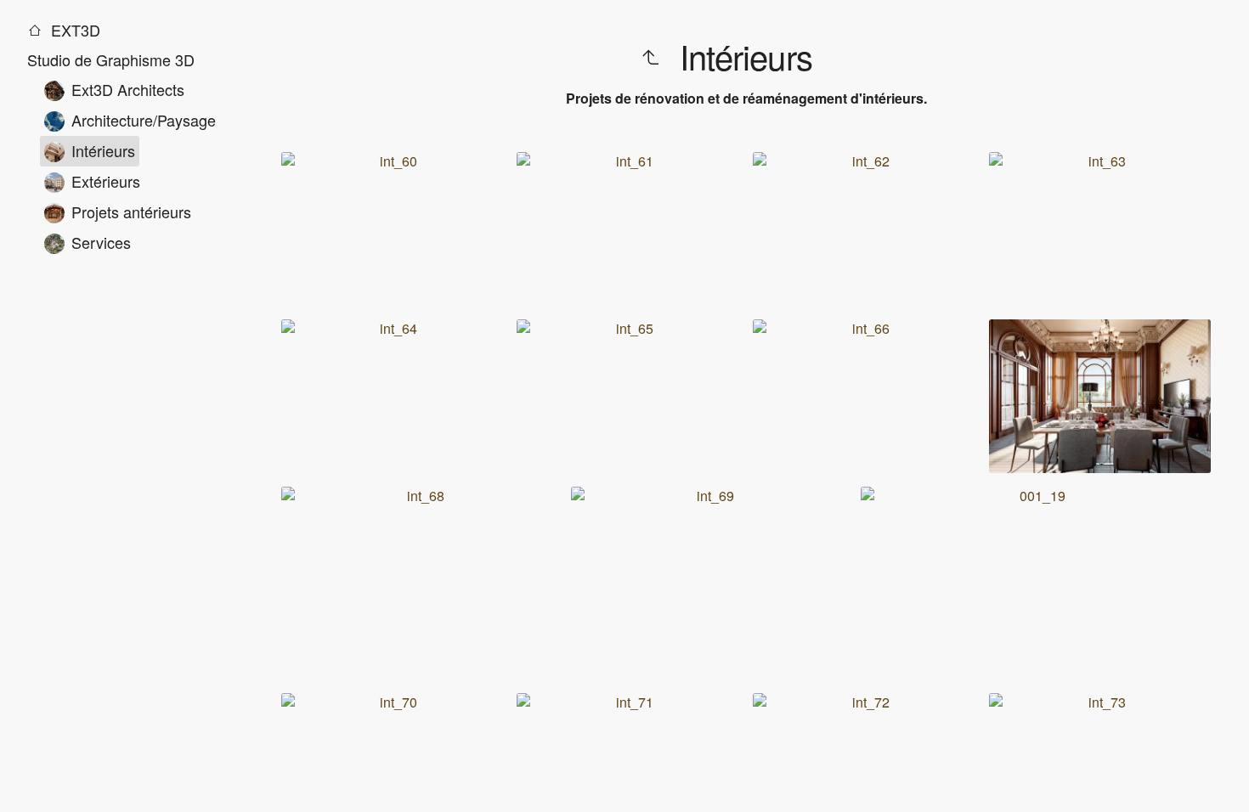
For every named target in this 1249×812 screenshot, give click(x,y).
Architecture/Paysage (143, 120)
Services (101, 242)
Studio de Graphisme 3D (111, 59)
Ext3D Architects (127, 89)
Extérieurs (105, 181)
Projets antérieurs (131, 211)
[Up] (650, 56)
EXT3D (73, 30)
